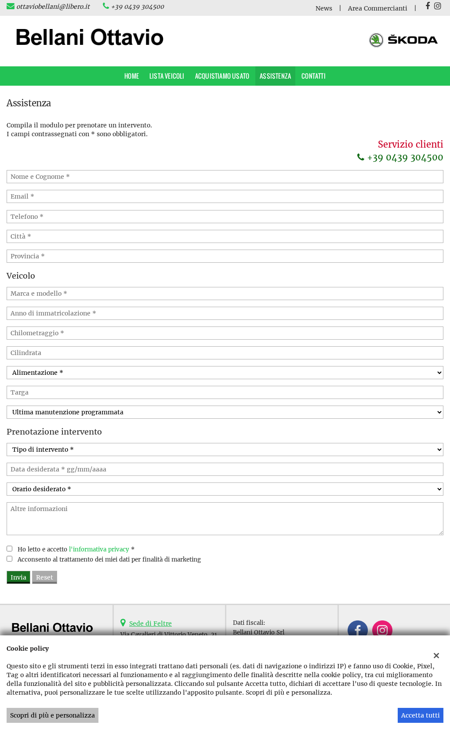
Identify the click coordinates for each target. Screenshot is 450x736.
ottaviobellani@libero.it (53, 7)
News (324, 8)
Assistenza (275, 75)
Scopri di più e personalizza (52, 715)
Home (131, 75)
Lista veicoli (167, 75)
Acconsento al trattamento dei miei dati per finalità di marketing (109, 559)
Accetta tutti (420, 715)
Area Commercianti (377, 8)
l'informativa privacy (99, 549)
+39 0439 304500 (137, 7)
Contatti (313, 75)
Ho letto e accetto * (76, 549)
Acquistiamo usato (222, 75)
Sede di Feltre (150, 623)
